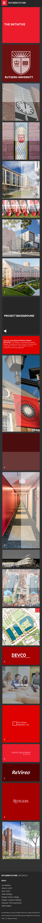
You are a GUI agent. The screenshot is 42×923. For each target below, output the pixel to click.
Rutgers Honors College (10, 897)
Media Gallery (6, 906)
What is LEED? (7, 888)
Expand (37, 610)
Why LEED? (6, 891)
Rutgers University (11, 912)
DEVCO (24, 875)
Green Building (7, 894)
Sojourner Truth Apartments (12, 903)
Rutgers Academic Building (11, 900)
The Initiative (6, 885)
